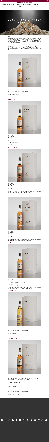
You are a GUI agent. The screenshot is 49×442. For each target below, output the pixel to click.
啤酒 (37, 4)
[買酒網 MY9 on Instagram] (3, 0)
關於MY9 (11, 0)
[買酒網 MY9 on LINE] (1, 0)
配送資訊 (19, 0)
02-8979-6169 (7, 0)
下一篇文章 (40, 36)
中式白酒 (22, 4)
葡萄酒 (14, 4)
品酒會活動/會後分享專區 (27, 0)
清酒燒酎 (26, 4)
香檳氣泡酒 (30, 4)
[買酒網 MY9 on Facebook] (2, 0)
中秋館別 (3, 4)
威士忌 (10, 4)
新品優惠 (6, 4)
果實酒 (35, 4)
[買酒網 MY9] (24, 2)
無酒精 (20, 6)
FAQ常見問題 (15, 0)
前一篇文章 (37, 36)
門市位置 (22, 0)
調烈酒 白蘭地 (18, 4)
